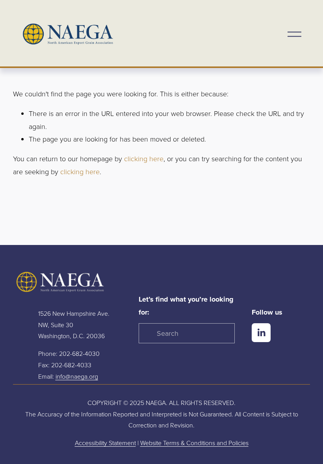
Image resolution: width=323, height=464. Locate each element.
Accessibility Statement (105, 442)
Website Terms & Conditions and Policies (194, 442)
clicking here (143, 158)
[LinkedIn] (261, 332)
